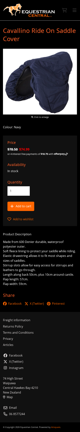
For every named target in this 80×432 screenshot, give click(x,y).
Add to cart (23, 206)
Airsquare (55, 427)
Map (10, 397)
